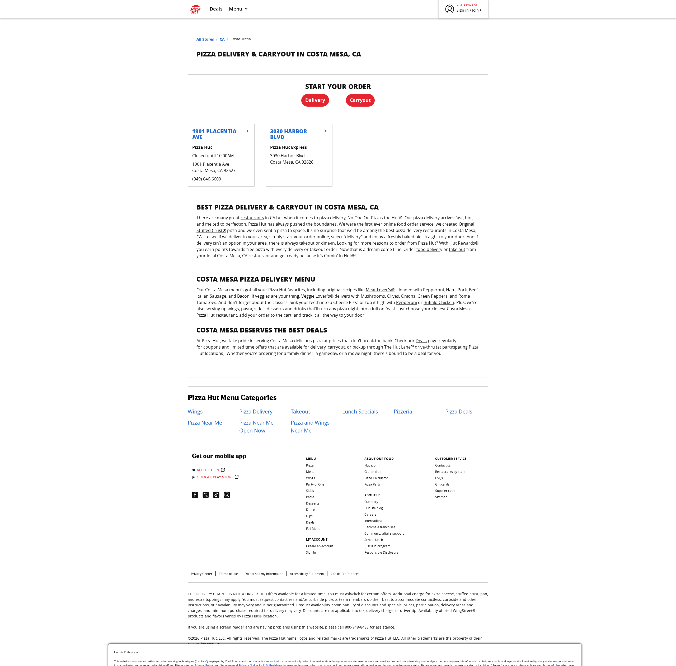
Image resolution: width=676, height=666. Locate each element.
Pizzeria (403, 411)
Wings (195, 411)
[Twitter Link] (208, 495)
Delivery (315, 100)
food (401, 224)
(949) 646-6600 (206, 179)
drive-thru (425, 347)
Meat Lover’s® (380, 290)
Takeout (300, 411)
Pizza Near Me (205, 422)
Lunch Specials (360, 411)
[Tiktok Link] (218, 495)
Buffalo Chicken (439, 302)
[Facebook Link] (197, 495)
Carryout (360, 100)
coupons (212, 347)
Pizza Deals (458, 411)
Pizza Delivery (256, 411)
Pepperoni (406, 302)
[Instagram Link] (229, 495)
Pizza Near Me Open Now (256, 426)
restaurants (252, 218)
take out (457, 249)
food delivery (429, 249)
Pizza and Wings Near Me (310, 426)
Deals (216, 9)
